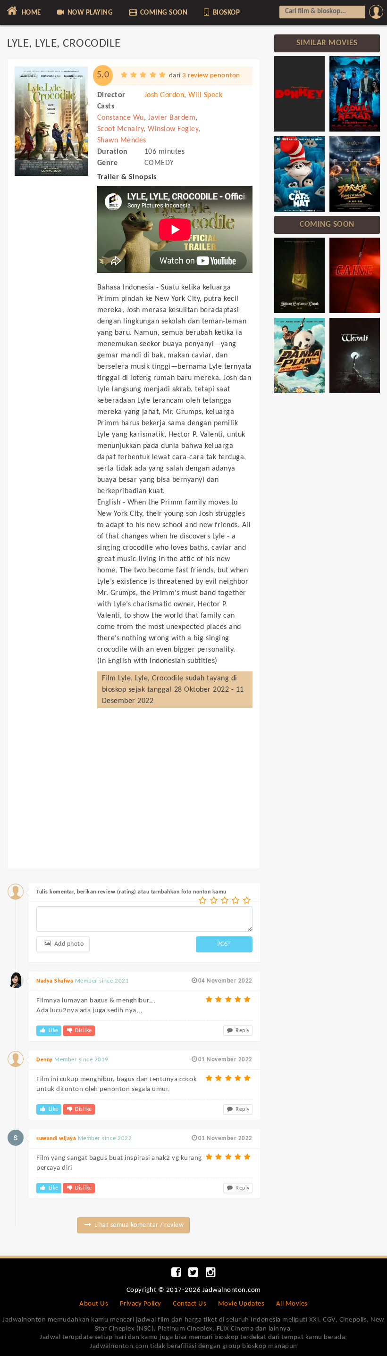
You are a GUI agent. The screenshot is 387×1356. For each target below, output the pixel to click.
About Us (93, 1303)
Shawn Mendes (121, 140)
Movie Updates (241, 1303)
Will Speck (205, 95)
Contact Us (189, 1303)
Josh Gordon (164, 95)
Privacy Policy (140, 1303)
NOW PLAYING (89, 13)
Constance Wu (120, 118)
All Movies (292, 1303)
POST (224, 944)
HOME (30, 13)
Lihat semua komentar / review (138, 1225)
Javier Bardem (172, 118)
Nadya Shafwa (54, 981)
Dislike (83, 1031)
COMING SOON (162, 13)
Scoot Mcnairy (120, 129)
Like (53, 1031)
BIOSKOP (225, 13)
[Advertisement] (51, 350)
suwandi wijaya (56, 1138)
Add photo (68, 944)
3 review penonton (211, 75)
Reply (242, 1031)
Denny (44, 1060)
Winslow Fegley (173, 129)
